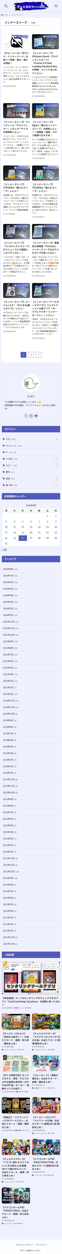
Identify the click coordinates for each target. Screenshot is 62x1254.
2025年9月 (10, 641)
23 (56, 532)
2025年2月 (9, 687)
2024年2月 (9, 766)
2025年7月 (10, 654)
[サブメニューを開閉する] (56, 439)
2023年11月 (10, 785)
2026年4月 (10, 595)
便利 (10, 471)
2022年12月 (10, 858)
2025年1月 (10, 693)
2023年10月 (10, 792)
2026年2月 (10, 608)
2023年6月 (9, 818)
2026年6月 (10, 582)
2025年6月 (10, 661)
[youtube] (36, 416)
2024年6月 (9, 740)
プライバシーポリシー (25, 1244)
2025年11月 (11, 628)
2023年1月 (9, 851)
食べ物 (11, 485)
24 (6, 538)
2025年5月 (10, 667)
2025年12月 (11, 621)
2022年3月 (9, 917)
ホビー (11, 465)
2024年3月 (9, 759)
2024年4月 (9, 753)
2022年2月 (9, 924)
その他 (11, 458)
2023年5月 (9, 825)
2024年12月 (11, 700)
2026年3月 (10, 601)
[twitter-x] (26, 416)
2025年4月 (10, 674)
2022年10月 (11, 871)
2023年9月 (9, 799)
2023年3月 (9, 838)
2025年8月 (10, 647)
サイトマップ (41, 1244)
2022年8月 (9, 884)
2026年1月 (10, 615)
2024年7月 (9, 733)
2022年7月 (9, 891)
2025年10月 (11, 634)
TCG (10, 439)
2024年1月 (9, 772)
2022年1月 (9, 930)
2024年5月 (9, 746)
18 (14, 532)
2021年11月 (10, 943)
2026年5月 (10, 588)
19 (23, 532)
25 (14, 538)
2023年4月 (9, 831)
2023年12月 (10, 779)
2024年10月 (10, 713)
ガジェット (14, 445)
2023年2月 (9, 845)
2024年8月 (9, 726)
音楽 (10, 478)
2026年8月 (10, 568)
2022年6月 (9, 897)
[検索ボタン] (6, 6)
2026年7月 (10, 575)
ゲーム (11, 452)
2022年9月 (10, 878)
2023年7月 (9, 812)
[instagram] (31, 416)
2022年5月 (9, 904)
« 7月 (4, 549)
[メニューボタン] (56, 6)
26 (23, 538)
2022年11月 (10, 864)
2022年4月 (9, 910)
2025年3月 (10, 680)
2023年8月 (9, 805)
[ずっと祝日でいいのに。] (31, 6)
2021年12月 (10, 937)
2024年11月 (11, 707)
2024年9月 (9, 720)
